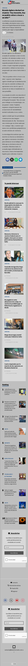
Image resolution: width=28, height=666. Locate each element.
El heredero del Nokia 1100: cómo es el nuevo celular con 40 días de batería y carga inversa (10, 481)
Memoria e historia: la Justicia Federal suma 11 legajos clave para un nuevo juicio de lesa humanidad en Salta (13, 238)
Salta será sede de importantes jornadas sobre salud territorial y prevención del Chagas (10, 434)
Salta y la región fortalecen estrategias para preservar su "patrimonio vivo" (10, 492)
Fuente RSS (14, 588)
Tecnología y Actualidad (8, 475)
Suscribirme (14, 553)
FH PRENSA (10, 32)
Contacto (15, 582)
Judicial (4, 8)
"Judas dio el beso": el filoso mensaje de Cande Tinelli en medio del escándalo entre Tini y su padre (11, 464)
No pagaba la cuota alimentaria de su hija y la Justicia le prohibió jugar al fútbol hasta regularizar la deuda (13, 303)
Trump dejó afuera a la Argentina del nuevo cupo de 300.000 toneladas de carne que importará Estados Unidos (12, 173)
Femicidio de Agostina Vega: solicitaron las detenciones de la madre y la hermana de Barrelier (13, 270)
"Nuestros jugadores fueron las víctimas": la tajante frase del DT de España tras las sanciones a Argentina (11, 449)
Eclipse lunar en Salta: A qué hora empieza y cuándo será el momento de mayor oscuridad (11, 520)
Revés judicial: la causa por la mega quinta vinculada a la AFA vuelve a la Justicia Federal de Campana (13, 206)
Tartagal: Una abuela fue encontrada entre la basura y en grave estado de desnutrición (11, 419)
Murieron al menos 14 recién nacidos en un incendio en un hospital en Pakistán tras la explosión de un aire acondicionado (10, 406)
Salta (6, 429)
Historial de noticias (15, 585)
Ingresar (14, 591)
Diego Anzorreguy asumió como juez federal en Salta (13, 336)
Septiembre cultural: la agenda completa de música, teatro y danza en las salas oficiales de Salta (10, 508)
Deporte (7, 443)
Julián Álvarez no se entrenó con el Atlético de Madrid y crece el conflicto (10, 391)
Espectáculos (8, 458)
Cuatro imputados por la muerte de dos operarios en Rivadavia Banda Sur (13, 366)
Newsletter (15, 533)
